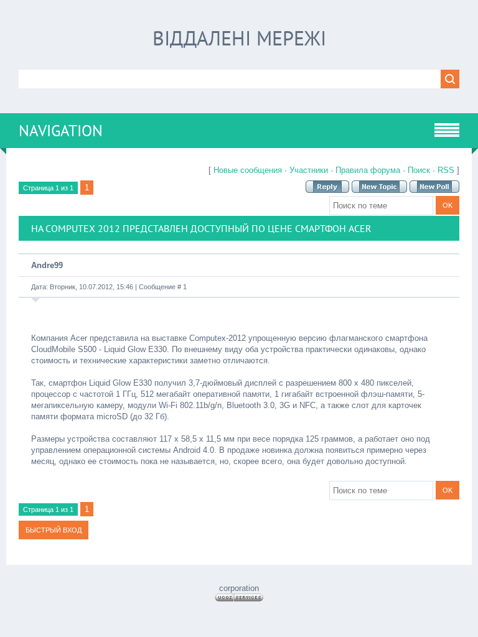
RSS (446, 170)
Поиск (419, 170)
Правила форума (367, 170)
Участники (308, 170)
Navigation (61, 131)
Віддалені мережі (239, 38)
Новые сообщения (247, 170)
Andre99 (47, 265)
